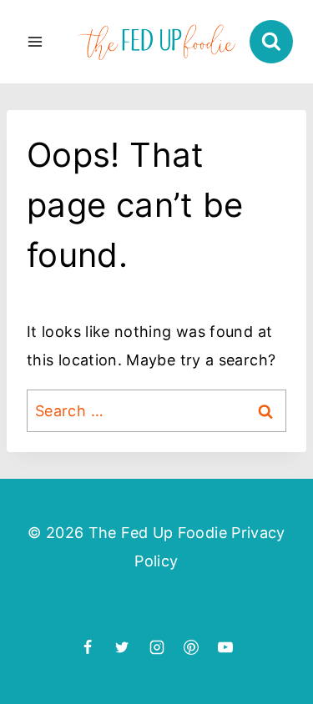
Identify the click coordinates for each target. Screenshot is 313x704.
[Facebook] (88, 647)
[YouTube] (225, 647)
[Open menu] (35, 41)
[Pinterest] (191, 647)
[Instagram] (157, 647)
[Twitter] (122, 647)
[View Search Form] (271, 41)
